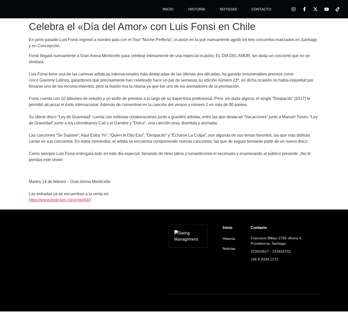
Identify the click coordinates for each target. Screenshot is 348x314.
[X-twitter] (315, 9)
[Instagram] (293, 9)
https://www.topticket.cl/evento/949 (60, 200)
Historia (229, 239)
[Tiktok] (337, 9)
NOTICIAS (228, 9)
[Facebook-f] (304, 9)
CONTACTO (261, 9)
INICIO (168, 9)
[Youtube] (327, 9)
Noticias (229, 248)
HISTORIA (196, 9)
